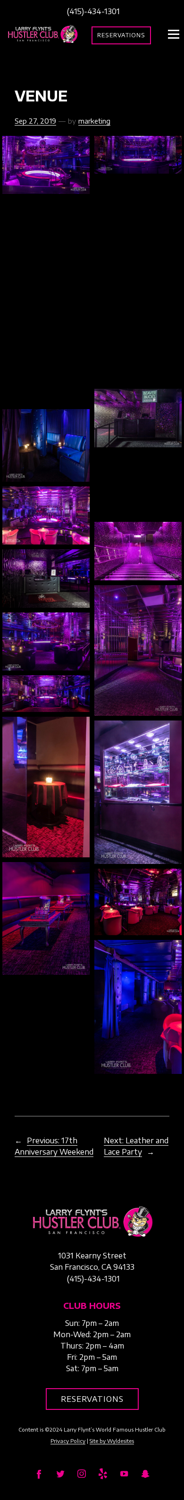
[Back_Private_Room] (138, 211)
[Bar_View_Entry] (138, 351)
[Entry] (138, 551)
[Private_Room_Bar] (46, 787)
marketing (94, 121)
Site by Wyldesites (112, 1441)
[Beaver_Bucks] (138, 418)
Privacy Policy (67, 1441)
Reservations (121, 35)
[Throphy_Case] (138, 792)
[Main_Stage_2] (138, 155)
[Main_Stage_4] (46, 693)
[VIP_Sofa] (46, 1012)
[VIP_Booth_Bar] (46, 918)
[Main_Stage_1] (46, 165)
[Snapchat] (145, 1473)
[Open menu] (173, 34)
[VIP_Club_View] (138, 902)
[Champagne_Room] (138, 485)
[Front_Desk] (46, 578)
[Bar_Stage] (46, 302)
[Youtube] (123, 1473)
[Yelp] (102, 1473)
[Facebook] (39, 1473)
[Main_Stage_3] (46, 641)
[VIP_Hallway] (138, 1007)
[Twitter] (60, 1473)
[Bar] (46, 231)
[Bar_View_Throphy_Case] (46, 371)
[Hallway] (138, 650)
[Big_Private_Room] (46, 445)
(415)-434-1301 (93, 11)
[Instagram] (81, 1473)
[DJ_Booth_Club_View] (46, 515)
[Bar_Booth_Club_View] (138, 281)
